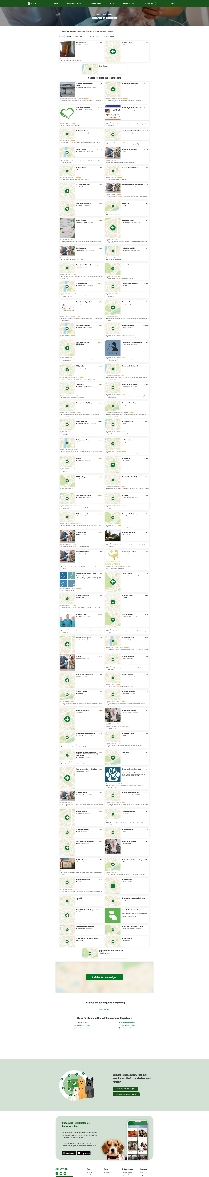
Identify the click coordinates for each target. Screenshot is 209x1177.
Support (142, 1175)
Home (98, 14)
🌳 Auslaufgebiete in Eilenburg (127, 1022)
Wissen (106, 1169)
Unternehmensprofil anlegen (125, 1089)
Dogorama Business (127, 1172)
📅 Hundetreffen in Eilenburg (127, 1025)
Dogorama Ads (125, 1175)
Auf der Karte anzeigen (104, 977)
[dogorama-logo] (34, 3)
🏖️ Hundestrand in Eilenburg (82, 1025)
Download (149, 3)
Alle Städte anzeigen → (104, 1009)
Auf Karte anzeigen (108, 36)
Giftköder (89, 1172)
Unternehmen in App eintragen (126, 1094)
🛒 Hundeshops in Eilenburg (82, 1028)
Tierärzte (104, 14)
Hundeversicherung (73, 3)
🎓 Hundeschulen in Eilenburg (127, 1028)
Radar (56, 3)
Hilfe (141, 1172)
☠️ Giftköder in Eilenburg (82, 1022)
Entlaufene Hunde (91, 1175)
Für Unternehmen (127, 1169)
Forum (105, 1175)
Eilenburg (110, 14)
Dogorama (143, 1169)
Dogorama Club (128, 3)
